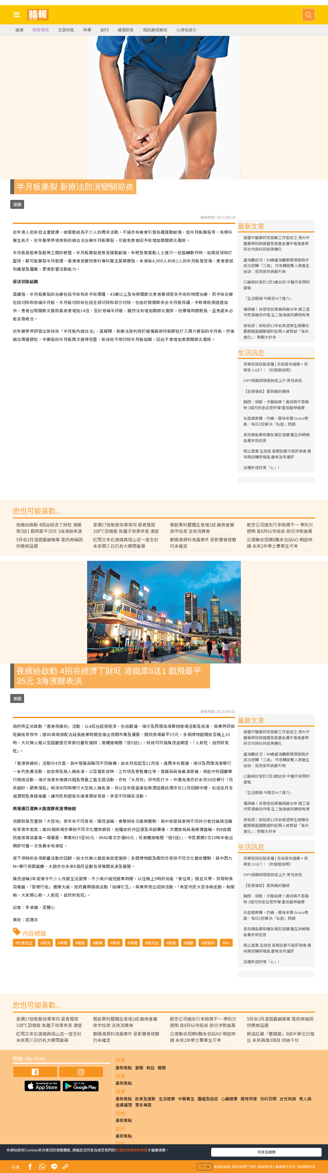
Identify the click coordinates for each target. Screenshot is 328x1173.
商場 (116, 942)
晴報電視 (41, 30)
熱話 (150, 1067)
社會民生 (25, 942)
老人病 (305, 1099)
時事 (87, 30)
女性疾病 (288, 1099)
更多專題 (143, 1105)
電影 (81, 942)
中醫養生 (186, 1099)
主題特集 (66, 30)
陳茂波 (153, 942)
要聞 (139, 1067)
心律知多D (186, 30)
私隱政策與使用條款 (131, 1149)
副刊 (104, 30)
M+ (227, 942)
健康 (19, 30)
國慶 (189, 942)
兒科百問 (268, 1099)
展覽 (98, 942)
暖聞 (162, 1067)
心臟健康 (229, 1099)
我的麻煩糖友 (155, 30)
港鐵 (133, 942)
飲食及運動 (145, 1099)
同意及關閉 (266, 1152)
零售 (64, 942)
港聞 (17, 204)
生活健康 (167, 1099)
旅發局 (209, 942)
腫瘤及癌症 (208, 1099)
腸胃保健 (249, 1099)
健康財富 (126, 30)
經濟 (46, 942)
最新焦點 (124, 1067)
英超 (172, 942)
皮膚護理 (124, 1105)
